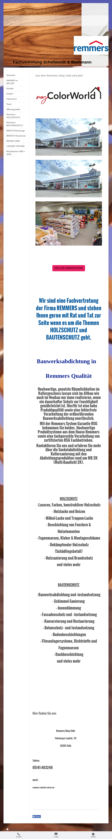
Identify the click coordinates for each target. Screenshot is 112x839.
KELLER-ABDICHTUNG (69, 268)
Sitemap (30, 829)
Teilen (37, 817)
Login (103, 829)
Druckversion (17, 829)
